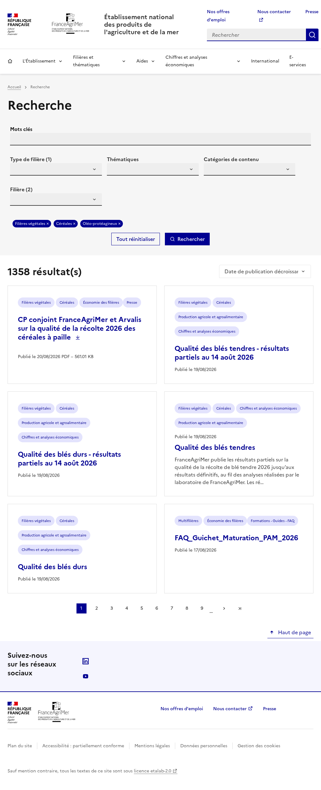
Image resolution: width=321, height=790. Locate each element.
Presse (311, 11)
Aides (142, 61)
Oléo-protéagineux (100, 223)
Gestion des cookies (259, 746)
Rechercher (312, 35)
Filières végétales (30, 223)
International (265, 61)
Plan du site (20, 746)
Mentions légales (152, 746)
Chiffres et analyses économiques (186, 61)
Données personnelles (203, 746)
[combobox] (56, 169)
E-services (297, 61)
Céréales (64, 223)
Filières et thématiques (86, 61)
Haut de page (294, 632)
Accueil (10, 61)
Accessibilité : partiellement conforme (83, 746)
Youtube (85, 676)
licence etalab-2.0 (152, 771)
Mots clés (21, 129)
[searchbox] (18, 170)
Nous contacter (230, 709)
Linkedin (85, 661)
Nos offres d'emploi (181, 709)
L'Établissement (39, 61)
